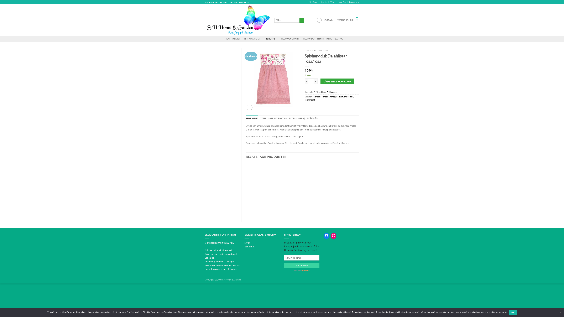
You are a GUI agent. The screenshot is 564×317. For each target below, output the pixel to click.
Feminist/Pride (324, 39)
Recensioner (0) (297, 118)
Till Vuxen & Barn (290, 39)
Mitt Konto (313, 2)
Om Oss (342, 2)
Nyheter (236, 39)
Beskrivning (252, 118)
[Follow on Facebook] (319, 20)
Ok (512, 312)
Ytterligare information (273, 118)
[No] (560, 313)
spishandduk (310, 100)
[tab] (252, 118)
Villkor (333, 2)
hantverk (343, 97)
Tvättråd (312, 118)
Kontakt (324, 2)
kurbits (350, 97)
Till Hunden (309, 39)
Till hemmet (270, 39)
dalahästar (324, 97)
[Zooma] (249, 108)
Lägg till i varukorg (337, 81)
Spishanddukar (320, 50)
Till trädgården (251, 39)
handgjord (334, 97)
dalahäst (316, 97)
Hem (228, 39)
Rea (336, 39)
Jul (341, 39)
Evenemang (354, 2)
